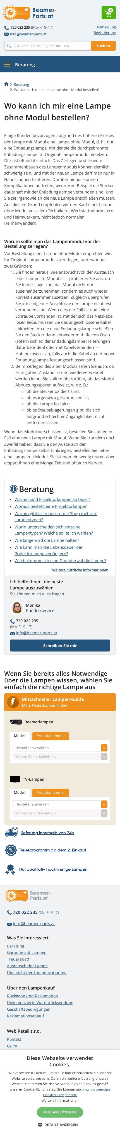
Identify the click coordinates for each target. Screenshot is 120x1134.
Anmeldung (106, 27)
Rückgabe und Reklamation (32, 995)
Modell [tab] (19, 735)
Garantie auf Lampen (27, 952)
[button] (60, 1124)
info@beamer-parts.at (28, 33)
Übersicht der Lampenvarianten (37, 972)
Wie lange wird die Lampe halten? (47, 540)
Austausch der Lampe (27, 965)
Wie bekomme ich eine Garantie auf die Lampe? (60, 560)
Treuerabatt (18, 959)
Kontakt (14, 1039)
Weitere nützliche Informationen (80, 569)
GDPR (12, 1046)
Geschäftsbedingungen (29, 1009)
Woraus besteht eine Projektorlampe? (51, 506)
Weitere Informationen (60, 1100)
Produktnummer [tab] (51, 735)
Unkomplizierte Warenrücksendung (40, 1002)
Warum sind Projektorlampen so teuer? (52, 499)
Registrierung (105, 32)
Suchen (103, 45)
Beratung (15, 946)
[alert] (60, 1092)
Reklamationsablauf (25, 1015)
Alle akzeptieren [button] (59, 1112)
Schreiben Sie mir (60, 645)
